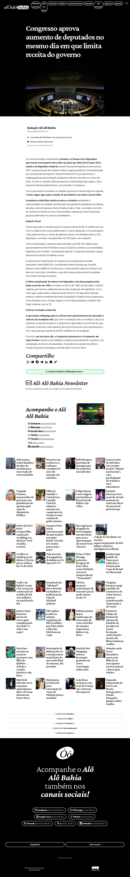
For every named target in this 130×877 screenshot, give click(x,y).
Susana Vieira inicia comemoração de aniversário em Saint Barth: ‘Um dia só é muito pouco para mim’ (54, 537)
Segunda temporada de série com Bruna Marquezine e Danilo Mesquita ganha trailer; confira (114, 692)
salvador (53, 3)
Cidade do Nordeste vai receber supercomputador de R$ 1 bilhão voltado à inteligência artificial (108, 542)
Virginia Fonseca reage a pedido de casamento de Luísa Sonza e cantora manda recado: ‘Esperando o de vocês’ (114, 594)
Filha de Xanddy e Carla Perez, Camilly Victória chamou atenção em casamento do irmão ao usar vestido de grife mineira (54, 506)
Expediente (35, 844)
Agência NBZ (95, 869)
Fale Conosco (95, 844)
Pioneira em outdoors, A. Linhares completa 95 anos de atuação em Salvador (53, 468)
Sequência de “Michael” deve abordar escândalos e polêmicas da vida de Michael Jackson (54, 593)
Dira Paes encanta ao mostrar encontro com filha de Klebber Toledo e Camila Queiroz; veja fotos (24, 662)
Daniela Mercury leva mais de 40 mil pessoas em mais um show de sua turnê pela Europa (114, 500)
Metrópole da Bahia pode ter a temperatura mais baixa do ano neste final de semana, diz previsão (54, 657)
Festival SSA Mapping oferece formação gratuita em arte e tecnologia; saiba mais (83, 659)
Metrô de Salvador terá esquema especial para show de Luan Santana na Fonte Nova (24, 689)
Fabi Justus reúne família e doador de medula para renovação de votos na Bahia (25, 467)
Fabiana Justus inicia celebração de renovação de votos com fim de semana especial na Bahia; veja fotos (84, 622)
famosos (88, 3)
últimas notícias (35, 5)
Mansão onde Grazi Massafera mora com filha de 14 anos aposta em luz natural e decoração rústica (114, 660)
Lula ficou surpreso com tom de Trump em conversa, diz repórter (84, 685)
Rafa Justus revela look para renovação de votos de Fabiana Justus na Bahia (54, 689)
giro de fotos (44, 6)
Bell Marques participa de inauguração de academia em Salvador (84, 465)
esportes (108, 3)
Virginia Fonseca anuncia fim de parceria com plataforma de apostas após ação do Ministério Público (25, 503)
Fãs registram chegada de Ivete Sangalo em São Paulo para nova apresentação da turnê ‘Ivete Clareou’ (84, 536)
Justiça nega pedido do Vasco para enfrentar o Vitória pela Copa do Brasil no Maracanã (114, 563)
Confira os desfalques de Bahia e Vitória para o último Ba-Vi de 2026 (25, 560)
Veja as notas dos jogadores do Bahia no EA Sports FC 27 (54, 558)
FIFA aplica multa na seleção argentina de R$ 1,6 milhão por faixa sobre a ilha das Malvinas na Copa (54, 622)
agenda (118, 3)
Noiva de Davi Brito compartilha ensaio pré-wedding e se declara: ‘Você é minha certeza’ (24, 536)
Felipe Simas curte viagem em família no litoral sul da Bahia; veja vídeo (84, 498)
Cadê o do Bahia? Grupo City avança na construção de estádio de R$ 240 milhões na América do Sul (24, 593)
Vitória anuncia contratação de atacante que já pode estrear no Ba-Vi (85, 590)
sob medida (98, 5)
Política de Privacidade (65, 858)
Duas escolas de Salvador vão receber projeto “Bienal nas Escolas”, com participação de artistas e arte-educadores (115, 473)
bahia (62, 3)
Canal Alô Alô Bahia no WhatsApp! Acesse (65, 372)
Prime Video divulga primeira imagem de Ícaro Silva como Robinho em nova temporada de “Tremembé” (84, 566)
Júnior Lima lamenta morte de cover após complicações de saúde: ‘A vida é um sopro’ (24, 621)
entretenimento (75, 3)
